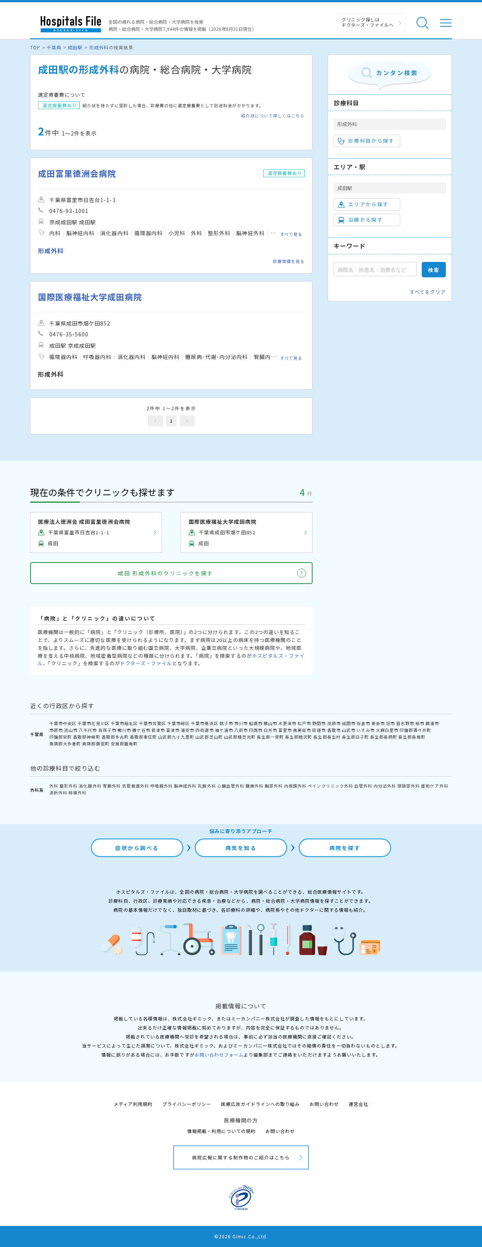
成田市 (348, 723)
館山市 (270, 723)
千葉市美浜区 (204, 723)
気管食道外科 (135, 786)
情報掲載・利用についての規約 (221, 1131)
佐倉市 (363, 723)
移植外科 (78, 792)
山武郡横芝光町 (240, 737)
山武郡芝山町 (209, 737)
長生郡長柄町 (383, 737)
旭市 (390, 723)
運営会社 (358, 1104)
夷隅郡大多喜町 (65, 744)
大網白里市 (387, 730)
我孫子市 (107, 730)
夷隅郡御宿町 (95, 744)
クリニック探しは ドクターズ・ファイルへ (368, 22)
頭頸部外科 (408, 786)
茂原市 (334, 723)
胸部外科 (274, 786)
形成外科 (99, 47)
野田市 (319, 723)
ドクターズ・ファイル (146, 663)
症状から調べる (137, 848)
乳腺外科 (207, 786)
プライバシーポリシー (186, 1104)
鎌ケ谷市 (141, 730)
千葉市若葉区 (152, 723)
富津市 (173, 730)
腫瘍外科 (255, 786)
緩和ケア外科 (434, 786)
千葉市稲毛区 (124, 723)
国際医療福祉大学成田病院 (90, 297)
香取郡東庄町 (143, 737)
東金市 (378, 723)
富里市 (285, 730)
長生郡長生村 (326, 737)
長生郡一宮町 (270, 737)
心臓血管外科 (230, 786)
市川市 (241, 723)
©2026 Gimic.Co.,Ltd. (241, 1236)
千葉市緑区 (178, 723)
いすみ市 (366, 730)
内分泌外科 (385, 786)
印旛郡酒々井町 (415, 730)
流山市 (71, 730)
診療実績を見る (289, 261)
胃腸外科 (112, 786)
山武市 (348, 730)
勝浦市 (432, 723)
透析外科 (58, 792)
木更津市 (287, 723)
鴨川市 (124, 730)
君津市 (158, 730)
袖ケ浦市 (224, 730)
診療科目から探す (371, 140)
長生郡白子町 (355, 737)
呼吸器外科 (161, 786)
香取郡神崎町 (86, 737)
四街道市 (204, 730)
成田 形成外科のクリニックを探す (165, 573)
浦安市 (187, 730)
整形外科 (68, 786)
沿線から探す (365, 219)
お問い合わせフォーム (219, 1054)
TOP (35, 47)
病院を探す (345, 848)
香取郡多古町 (115, 737)
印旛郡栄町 (60, 737)
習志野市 (405, 723)
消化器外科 (90, 786)
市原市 (56, 730)
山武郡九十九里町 (176, 737)
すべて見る (291, 234)
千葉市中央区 (62, 723)
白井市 (270, 730)
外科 (53, 786)
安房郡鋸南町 (124, 744)
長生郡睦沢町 (298, 737)
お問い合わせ (324, 1104)
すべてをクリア (428, 291)
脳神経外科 (185, 786)
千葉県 (54, 47)
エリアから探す (368, 204)
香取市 (334, 730)
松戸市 (304, 723)
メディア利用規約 (133, 1104)
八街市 (241, 730)
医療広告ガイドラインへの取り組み (260, 1104)
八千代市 (88, 730)
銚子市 (226, 723)
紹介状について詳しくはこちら (273, 116)
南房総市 (302, 730)
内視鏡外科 (295, 786)
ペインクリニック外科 (330, 786)
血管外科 (363, 786)
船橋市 (255, 723)
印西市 (255, 730)
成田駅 (75, 47)
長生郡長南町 (412, 737)
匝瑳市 (319, 730)
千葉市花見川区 (93, 723)
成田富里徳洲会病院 (77, 173)
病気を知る (241, 848)
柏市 (419, 723)
